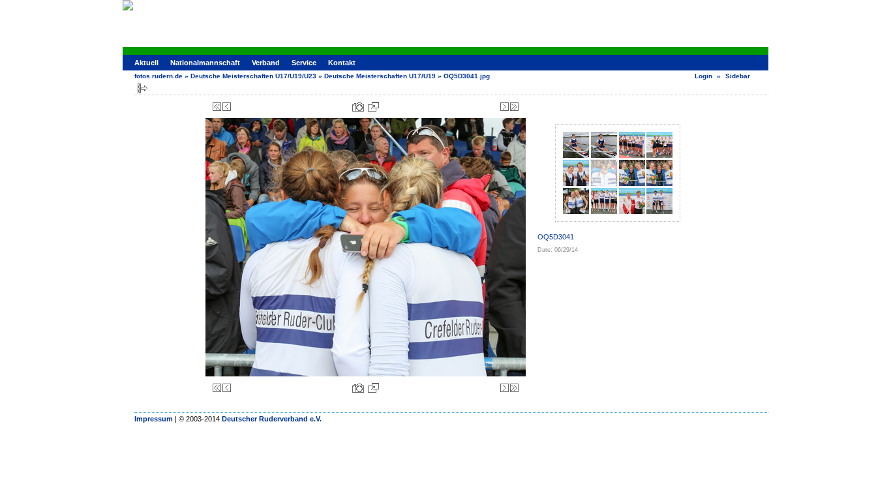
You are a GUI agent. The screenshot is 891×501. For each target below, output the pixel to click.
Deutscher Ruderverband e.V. (272, 419)
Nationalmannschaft (205, 63)
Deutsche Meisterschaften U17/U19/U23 (253, 76)
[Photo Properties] (358, 107)
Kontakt (341, 63)
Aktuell (146, 63)
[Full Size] (373, 107)
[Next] (504, 107)
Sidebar (737, 76)
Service (304, 63)
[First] (217, 107)
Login (703, 76)
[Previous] (227, 107)
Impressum (153, 419)
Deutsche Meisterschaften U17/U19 (380, 76)
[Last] (514, 107)
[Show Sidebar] (142, 88)
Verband (266, 63)
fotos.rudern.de (158, 76)
